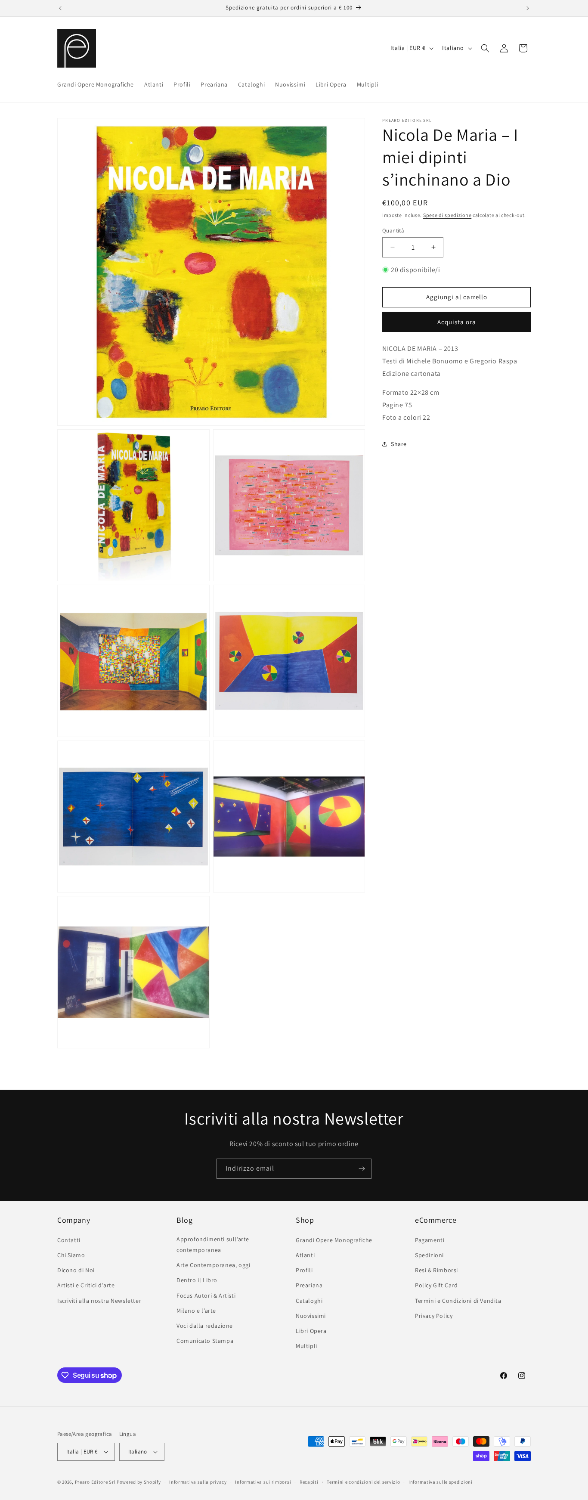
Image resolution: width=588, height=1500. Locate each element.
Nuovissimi (311, 1316)
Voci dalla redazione (204, 1326)
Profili (304, 1270)
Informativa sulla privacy (198, 1482)
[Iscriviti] (361, 1169)
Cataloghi (309, 1301)
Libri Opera (311, 1331)
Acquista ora (456, 321)
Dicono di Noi (76, 1270)
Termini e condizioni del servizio (363, 1482)
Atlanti (305, 1255)
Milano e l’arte (196, 1310)
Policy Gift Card (436, 1285)
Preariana (309, 1285)
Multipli (306, 1346)
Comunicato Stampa (204, 1341)
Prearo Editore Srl (95, 1482)
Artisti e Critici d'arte (86, 1285)
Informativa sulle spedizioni (441, 1482)
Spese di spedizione (447, 215)
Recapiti (309, 1482)
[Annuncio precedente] (60, 8)
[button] (485, 48)
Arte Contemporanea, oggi (213, 1265)
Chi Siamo (71, 1255)
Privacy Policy (433, 1316)
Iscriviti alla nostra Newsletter (99, 1301)
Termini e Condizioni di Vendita (458, 1301)
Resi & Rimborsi (436, 1270)
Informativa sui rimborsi (263, 1482)
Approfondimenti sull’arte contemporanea (212, 1244)
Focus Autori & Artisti (205, 1295)
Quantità (393, 230)
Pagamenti (429, 1240)
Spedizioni (429, 1255)
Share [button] (399, 444)
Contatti (68, 1240)
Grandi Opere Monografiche (334, 1240)
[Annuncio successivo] (527, 8)
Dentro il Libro (196, 1280)
